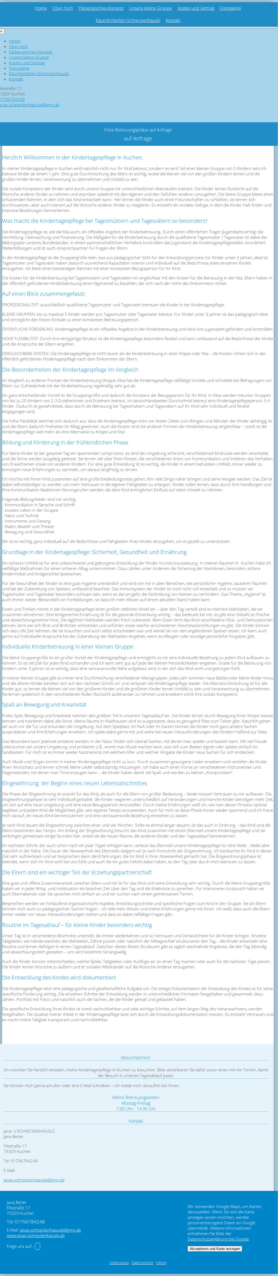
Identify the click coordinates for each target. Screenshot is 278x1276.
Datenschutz (142, 1262)
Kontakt (173, 20)
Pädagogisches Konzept (101, 8)
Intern (161, 1262)
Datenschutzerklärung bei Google (218, 1239)
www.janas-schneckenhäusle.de (36, 1235)
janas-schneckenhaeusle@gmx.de (34, 1179)
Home (41, 8)
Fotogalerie (230, 8)
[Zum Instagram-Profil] (37, 1246)
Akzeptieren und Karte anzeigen (215, 1249)
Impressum (119, 1262)
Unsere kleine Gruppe (150, 8)
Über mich (62, 8)
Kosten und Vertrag (196, 8)
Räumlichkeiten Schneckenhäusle (128, 20)
